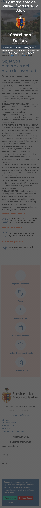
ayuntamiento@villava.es (20, 55)
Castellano (20, 34)
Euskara (21, 40)
